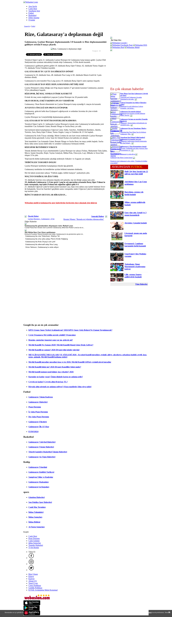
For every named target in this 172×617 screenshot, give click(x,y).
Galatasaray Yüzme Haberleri (41, 447)
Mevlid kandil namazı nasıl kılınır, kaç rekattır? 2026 (51, 372)
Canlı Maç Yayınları (37, 507)
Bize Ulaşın (33, 574)
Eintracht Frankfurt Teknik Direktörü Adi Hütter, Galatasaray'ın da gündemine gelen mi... (54, 234)
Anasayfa (27, 26)
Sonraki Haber (97, 216)
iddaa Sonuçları (34, 543)
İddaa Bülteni (34, 522)
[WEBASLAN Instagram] (31, 564)
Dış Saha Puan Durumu (38, 417)
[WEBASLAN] (30, 2)
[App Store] (31, 605)
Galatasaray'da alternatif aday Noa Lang (41, 244)
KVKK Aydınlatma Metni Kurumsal (43, 590)
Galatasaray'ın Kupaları (38, 487)
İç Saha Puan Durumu (38, 412)
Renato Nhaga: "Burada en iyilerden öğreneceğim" (83, 219)
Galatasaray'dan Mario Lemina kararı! (121, 157)
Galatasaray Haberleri (37, 402)
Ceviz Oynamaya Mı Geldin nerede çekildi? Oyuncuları (52, 335)
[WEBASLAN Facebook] (31, 558)
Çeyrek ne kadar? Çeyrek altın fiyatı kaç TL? (48, 382)
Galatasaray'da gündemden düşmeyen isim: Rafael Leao (49, 226)
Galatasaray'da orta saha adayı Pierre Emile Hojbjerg (46, 239)
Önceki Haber (33, 216)
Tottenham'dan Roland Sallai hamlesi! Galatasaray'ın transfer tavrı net (132, 138)
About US (32, 581)
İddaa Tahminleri (35, 512)
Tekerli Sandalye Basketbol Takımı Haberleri (47, 452)
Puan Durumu (34, 407)
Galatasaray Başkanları (38, 482)
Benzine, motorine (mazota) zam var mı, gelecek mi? (50, 340)
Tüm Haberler (141, 284)
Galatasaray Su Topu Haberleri (41, 457)
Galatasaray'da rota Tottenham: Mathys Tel (42, 236)
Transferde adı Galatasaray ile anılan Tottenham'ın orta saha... (131, 98)
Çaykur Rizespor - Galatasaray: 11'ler (41, 219)
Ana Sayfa (32, 6)
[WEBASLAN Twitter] (31, 570)
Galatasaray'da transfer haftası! (130, 111)
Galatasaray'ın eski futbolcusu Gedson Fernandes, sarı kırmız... (131, 107)
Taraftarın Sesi (34, 11)
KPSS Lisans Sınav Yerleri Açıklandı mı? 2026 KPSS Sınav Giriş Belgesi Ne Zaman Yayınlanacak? (70, 330)
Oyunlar (31, 20)
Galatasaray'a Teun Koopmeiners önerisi (133, 146)
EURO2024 (33, 431)
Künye (31, 576)
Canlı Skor (32, 9)
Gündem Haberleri (36, 497)
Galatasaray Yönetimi (37, 467)
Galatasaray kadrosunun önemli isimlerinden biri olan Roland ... (133, 142)
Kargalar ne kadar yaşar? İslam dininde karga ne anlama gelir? (55, 377)
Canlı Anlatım (34, 541)
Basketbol (32, 15)
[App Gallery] (31, 615)
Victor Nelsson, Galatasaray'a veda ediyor (42, 247)
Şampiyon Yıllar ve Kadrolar (40, 477)
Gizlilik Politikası (35, 588)
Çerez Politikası (34, 585)
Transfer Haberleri (35, 545)
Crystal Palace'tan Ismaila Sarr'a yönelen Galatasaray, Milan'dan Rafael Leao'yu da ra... (54, 228)
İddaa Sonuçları (35, 517)
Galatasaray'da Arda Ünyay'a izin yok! (40, 242)
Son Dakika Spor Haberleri (40, 502)
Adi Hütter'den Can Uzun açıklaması (40, 232)
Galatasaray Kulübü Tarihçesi (41, 472)
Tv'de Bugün (33, 547)
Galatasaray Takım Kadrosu (40, 397)
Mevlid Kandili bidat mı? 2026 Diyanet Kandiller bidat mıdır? (54, 367)
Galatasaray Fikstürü (37, 422)
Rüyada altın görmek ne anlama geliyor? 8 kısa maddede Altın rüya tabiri (59, 387)
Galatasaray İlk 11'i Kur (38, 427)
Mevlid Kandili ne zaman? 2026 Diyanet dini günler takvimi (53, 350)
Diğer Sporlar (33, 18)
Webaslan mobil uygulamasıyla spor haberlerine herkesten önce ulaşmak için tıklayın (61, 203)
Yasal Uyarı (33, 583)
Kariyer (31, 579)
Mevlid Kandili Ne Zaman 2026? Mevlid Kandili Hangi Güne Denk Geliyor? (60, 345)
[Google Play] (31, 610)
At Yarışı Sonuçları (36, 527)
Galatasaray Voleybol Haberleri (41, 442)
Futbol (31, 13)
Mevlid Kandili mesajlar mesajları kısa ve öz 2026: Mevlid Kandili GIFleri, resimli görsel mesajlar (69, 362)
